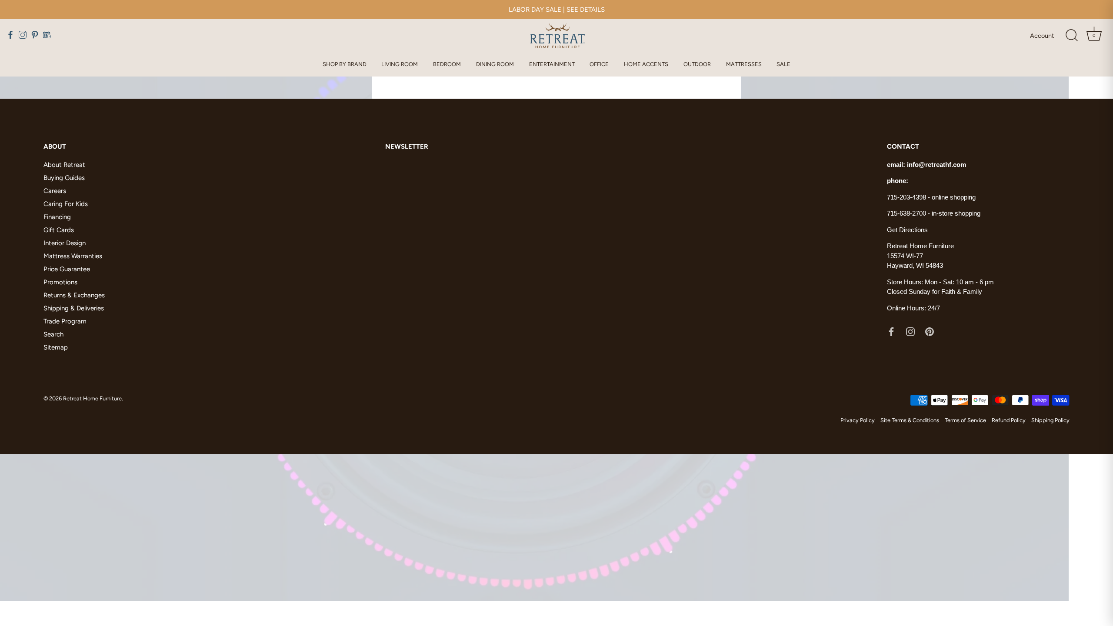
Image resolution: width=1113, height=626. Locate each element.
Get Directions (907, 229)
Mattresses (744, 64)
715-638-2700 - (909, 213)
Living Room (399, 64)
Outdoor (697, 64)
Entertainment (552, 64)
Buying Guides (64, 178)
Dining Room (495, 64)
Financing (57, 217)
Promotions (60, 282)
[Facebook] (891, 331)
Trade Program (65, 321)
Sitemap (55, 347)
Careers (54, 191)
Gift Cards (58, 230)
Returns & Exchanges (74, 295)
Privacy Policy (857, 420)
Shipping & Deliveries (73, 308)
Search (53, 334)
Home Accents (646, 64)
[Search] (1071, 35)
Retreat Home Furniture (92, 398)
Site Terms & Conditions (909, 420)
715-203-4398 (906, 197)
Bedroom (447, 64)
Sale (783, 64)
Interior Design (64, 243)
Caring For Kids (65, 204)
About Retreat (64, 165)
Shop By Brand (345, 64)
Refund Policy (1009, 420)
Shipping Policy (1050, 420)
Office (599, 64)
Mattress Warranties (72, 256)
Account (1042, 36)
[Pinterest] (929, 331)
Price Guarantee (66, 269)
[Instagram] (910, 331)
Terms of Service (965, 420)
